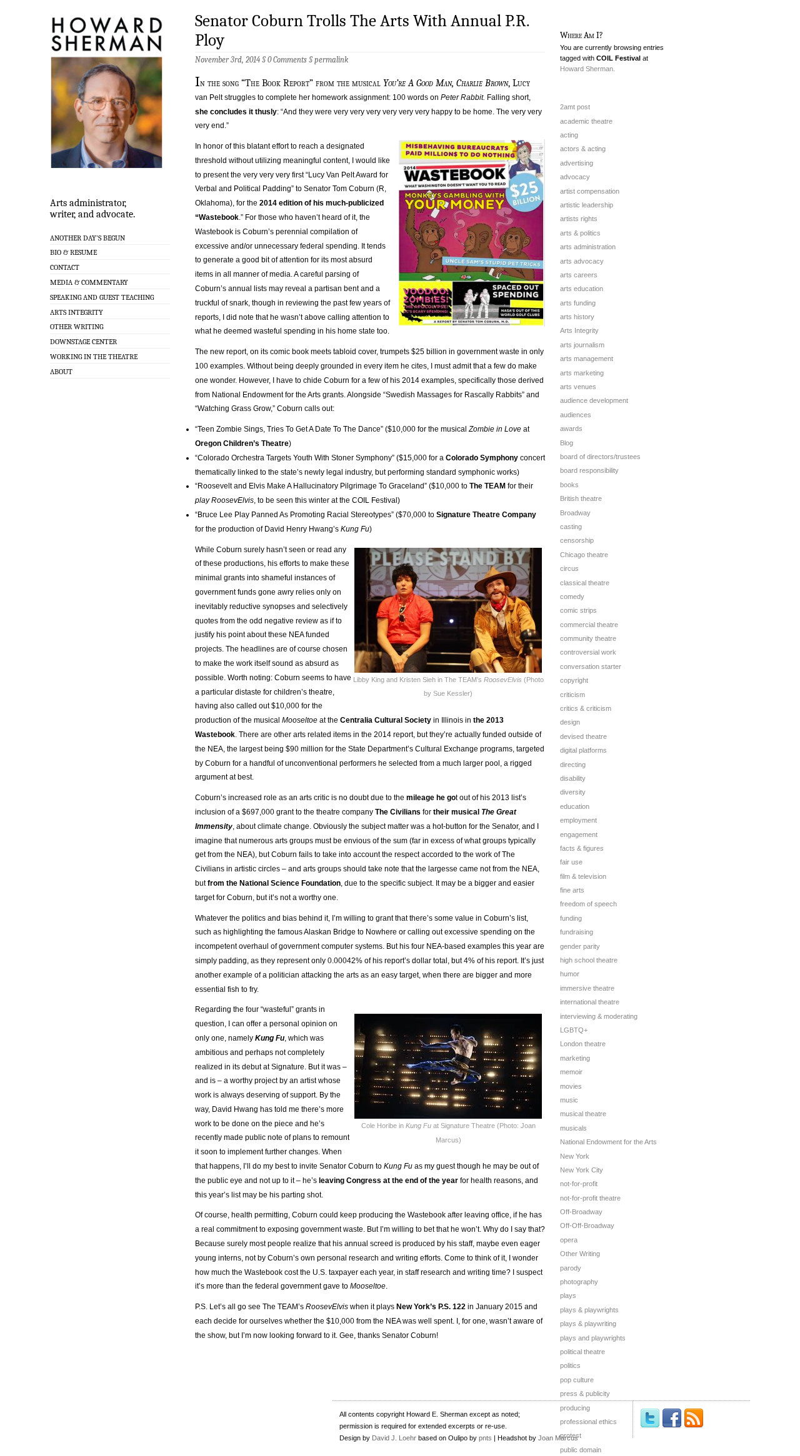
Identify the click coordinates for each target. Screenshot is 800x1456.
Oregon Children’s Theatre (242, 443)
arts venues (578, 386)
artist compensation (589, 191)
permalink (331, 59)
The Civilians (398, 812)
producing (575, 1408)
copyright (574, 680)
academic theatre (586, 121)
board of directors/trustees (600, 456)
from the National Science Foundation (274, 883)
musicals (573, 1128)
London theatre (583, 1043)
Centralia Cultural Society (385, 720)
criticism (572, 694)
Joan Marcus (558, 1438)
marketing (575, 1058)
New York (574, 1156)
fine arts (572, 890)
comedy (572, 596)
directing (573, 764)
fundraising (576, 932)
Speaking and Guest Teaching (102, 297)
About (61, 371)
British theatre (581, 498)
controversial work (588, 652)
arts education (581, 288)
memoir (571, 1072)
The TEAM (487, 486)
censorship (577, 540)
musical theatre (583, 1113)
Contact (64, 267)
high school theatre (589, 960)
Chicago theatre (584, 554)
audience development (594, 400)
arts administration (588, 246)
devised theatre (583, 736)
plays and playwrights (593, 1338)
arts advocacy (582, 261)
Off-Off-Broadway (587, 1225)
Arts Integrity (76, 312)
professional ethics (588, 1421)
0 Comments (287, 59)
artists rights (579, 218)
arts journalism (582, 345)
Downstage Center (83, 341)
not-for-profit (579, 1183)
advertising (576, 163)
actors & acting (583, 148)
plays (568, 1295)
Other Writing (76, 326)
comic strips (578, 610)
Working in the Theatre (94, 356)
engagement (579, 834)
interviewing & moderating (599, 1016)
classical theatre (584, 583)
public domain (580, 1450)
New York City (581, 1170)
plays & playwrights (589, 1310)
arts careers (579, 275)
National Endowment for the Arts (608, 1142)
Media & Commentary (89, 282)
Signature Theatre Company (486, 514)
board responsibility (589, 470)
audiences (575, 414)
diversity (573, 792)
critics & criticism (585, 708)
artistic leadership (586, 205)
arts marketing (582, 373)
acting (569, 135)
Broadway (575, 513)
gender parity (580, 946)
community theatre (588, 638)
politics (570, 1365)
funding (571, 918)
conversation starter (590, 666)
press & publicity (585, 1393)
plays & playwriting (588, 1323)
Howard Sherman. (587, 68)
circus (569, 568)
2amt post (575, 107)
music (569, 1100)
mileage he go (430, 797)
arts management (586, 358)
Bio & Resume (73, 252)
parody (570, 1268)
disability (573, 778)
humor (569, 974)
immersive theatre (587, 988)
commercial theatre (589, 624)
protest (570, 1435)
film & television (583, 876)
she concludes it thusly (236, 111)
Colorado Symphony (482, 457)
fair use (571, 862)
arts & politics (580, 233)
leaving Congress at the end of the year (388, 1180)
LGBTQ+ (574, 1030)
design (570, 722)
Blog (566, 443)
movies (571, 1086)
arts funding (578, 303)
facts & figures (582, 848)
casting (571, 526)
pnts (485, 1438)
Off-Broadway (581, 1212)
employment (578, 820)
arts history (577, 316)
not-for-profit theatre (590, 1198)
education (574, 806)
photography (579, 1281)
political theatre (582, 1351)
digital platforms (583, 750)
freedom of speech (588, 904)
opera (569, 1240)
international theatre (589, 1002)
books (569, 484)
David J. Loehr (394, 1438)
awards (571, 428)
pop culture (577, 1380)
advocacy (575, 177)
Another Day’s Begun (87, 238)
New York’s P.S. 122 (431, 1306)
